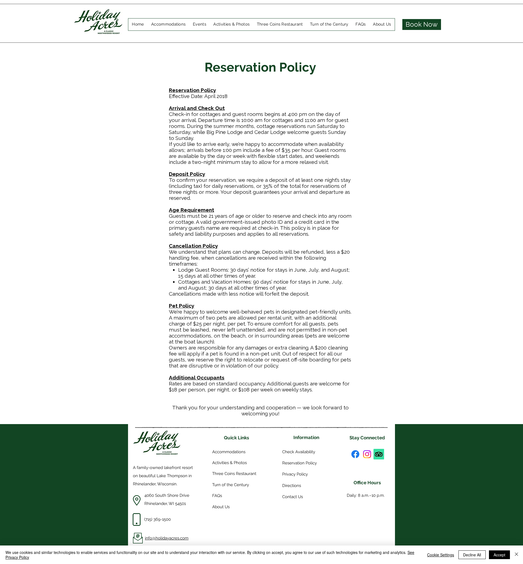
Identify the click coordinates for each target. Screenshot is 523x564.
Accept (499, 554)
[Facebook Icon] (355, 454)
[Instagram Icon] (367, 454)
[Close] (516, 555)
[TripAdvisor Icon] (378, 454)
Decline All (472, 554)
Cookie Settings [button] (440, 554)
